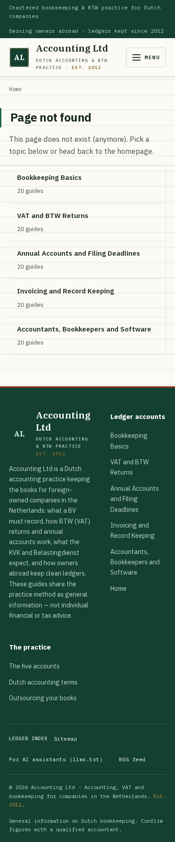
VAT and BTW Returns (129, 467)
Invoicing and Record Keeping (132, 530)
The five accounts (34, 666)
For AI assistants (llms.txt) (56, 759)
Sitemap (65, 738)
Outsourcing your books (43, 698)
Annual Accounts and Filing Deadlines (134, 499)
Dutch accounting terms (43, 682)
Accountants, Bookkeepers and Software (135, 562)
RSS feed (132, 759)
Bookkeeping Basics (129, 441)
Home (15, 89)
